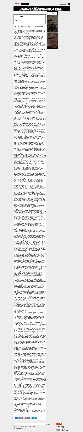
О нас (14, 428)
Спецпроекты (34, 426)
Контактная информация (19, 428)
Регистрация (64, 4)
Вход (61, 4)
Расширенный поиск (50, 424)
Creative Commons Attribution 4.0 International (62, 430)
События (22, 426)
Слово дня (26, 426)
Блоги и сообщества (16, 426)
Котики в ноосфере (51, 18)
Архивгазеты (64, 424)
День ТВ (26, 428)
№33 (60, 423)
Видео (30, 426)
